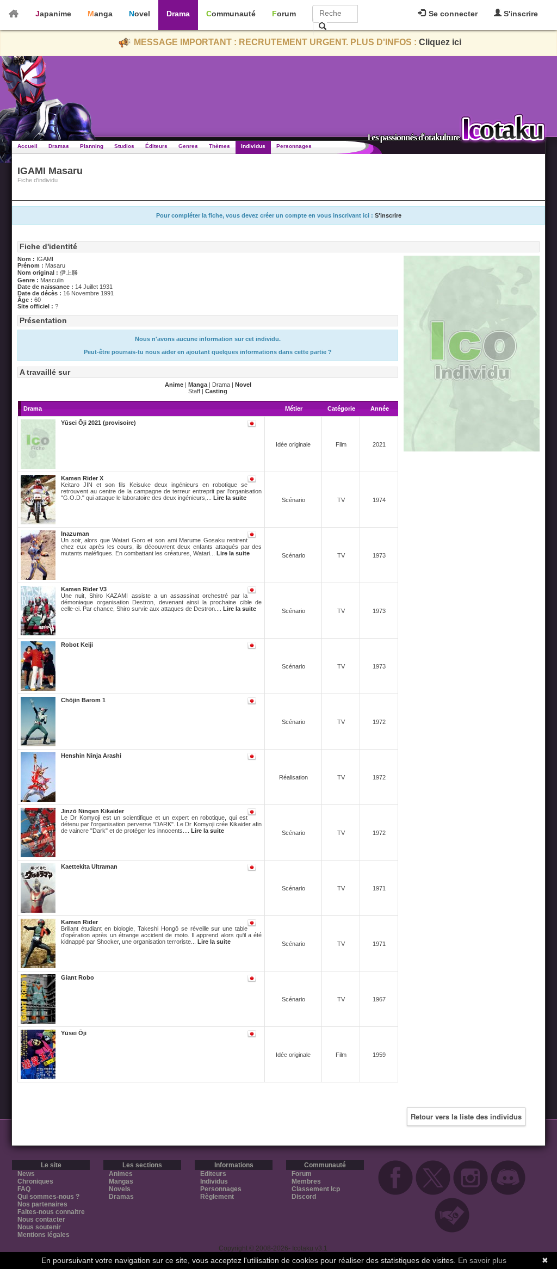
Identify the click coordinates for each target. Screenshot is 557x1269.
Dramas (58, 146)
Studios (124, 146)
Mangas (121, 1181)
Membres (306, 1181)
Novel (139, 13)
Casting (216, 391)
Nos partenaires (42, 1204)
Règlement (217, 1196)
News (26, 1174)
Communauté (231, 13)
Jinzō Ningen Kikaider (92, 811)
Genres (188, 146)
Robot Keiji (77, 644)
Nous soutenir (39, 1227)
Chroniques (35, 1181)
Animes (121, 1174)
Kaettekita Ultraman (89, 866)
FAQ (23, 1189)
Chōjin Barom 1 (83, 700)
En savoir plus (482, 1260)
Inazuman (75, 533)
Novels (120, 1189)
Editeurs (213, 1174)
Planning (91, 146)
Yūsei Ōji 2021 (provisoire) (98, 422)
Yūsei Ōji (73, 1033)
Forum (284, 13)
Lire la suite (229, 497)
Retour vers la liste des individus (466, 1116)
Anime (174, 384)
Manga (100, 13)
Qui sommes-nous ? (48, 1196)
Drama (178, 13)
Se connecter (452, 13)
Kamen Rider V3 (84, 589)
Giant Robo (77, 977)
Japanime (53, 13)
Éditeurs (156, 146)
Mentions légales (43, 1235)
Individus (253, 146)
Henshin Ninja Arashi (91, 755)
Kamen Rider (79, 922)
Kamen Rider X (82, 478)
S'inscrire (520, 13)
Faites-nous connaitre (51, 1212)
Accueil (27, 146)
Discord (304, 1196)
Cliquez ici (440, 42)
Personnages (294, 146)
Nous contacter (41, 1219)
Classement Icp (316, 1189)
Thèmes (219, 146)
